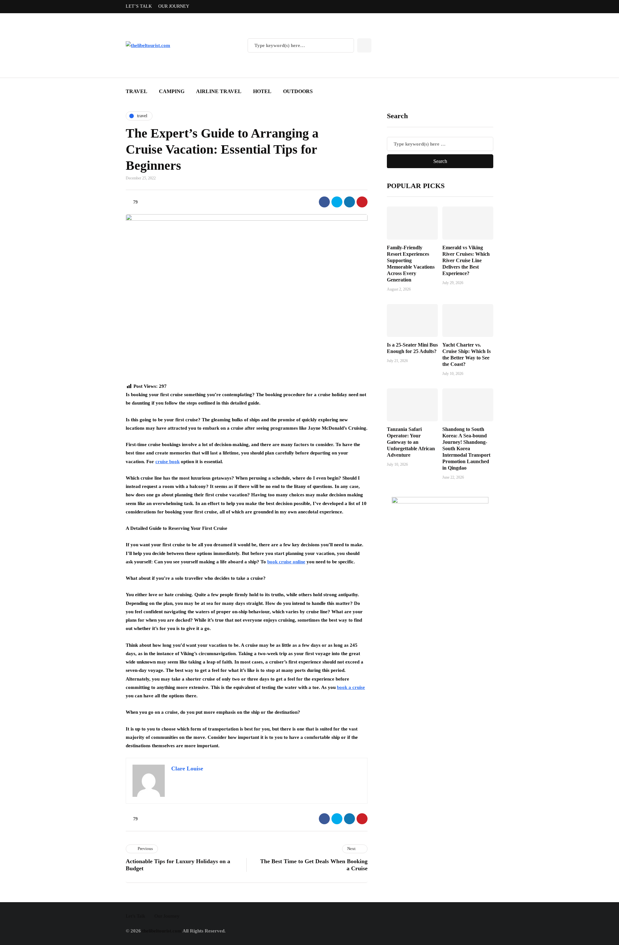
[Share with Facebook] (324, 201)
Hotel (262, 91)
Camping (171, 91)
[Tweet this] (336, 201)
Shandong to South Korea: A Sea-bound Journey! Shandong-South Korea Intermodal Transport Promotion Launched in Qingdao (466, 448)
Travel (136, 91)
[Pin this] (362, 201)
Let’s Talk (139, 6)
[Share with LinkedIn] (349, 201)
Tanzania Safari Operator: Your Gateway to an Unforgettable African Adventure (411, 442)
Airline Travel (218, 91)
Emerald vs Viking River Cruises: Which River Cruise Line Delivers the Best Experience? (466, 260)
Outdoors (298, 91)
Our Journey (173, 6)
